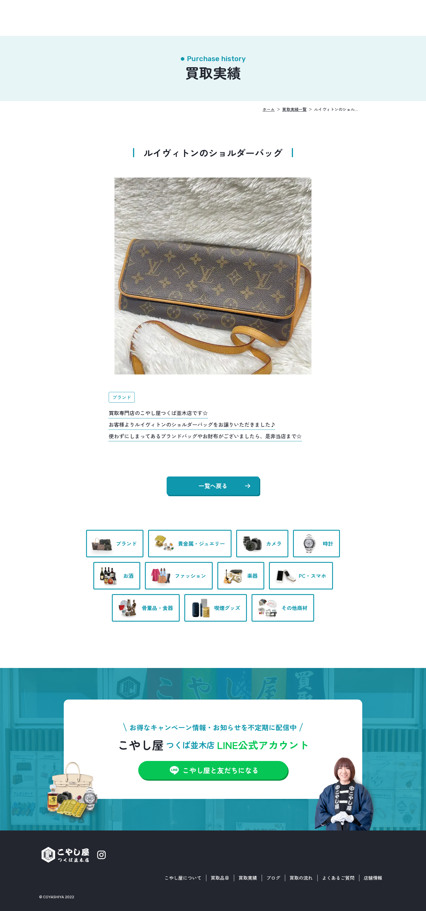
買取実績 (248, 877)
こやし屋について (182, 877)
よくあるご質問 (338, 877)
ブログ (273, 877)
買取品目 (220, 877)
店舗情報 (373, 877)
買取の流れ (301, 877)
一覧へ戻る (213, 485)
